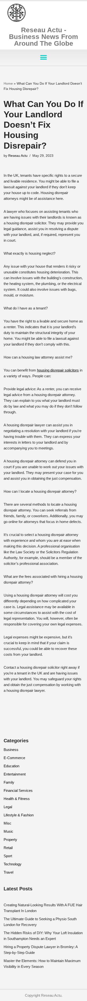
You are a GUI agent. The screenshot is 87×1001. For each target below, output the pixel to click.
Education (11, 766)
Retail (8, 848)
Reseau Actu (18, 155)
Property (10, 839)
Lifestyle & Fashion (19, 815)
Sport (8, 856)
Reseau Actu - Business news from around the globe (43, 36)
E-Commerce (14, 758)
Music (8, 831)
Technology (13, 864)
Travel (8, 872)
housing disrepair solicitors (58, 370)
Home (8, 83)
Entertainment (15, 774)
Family (9, 782)
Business (11, 750)
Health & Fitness (17, 799)
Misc (7, 823)
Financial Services (18, 790)
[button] (43, 57)
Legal (8, 807)
